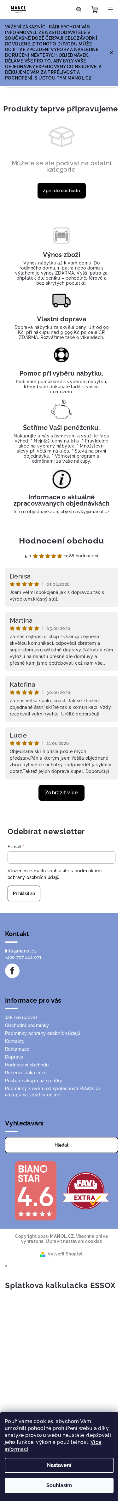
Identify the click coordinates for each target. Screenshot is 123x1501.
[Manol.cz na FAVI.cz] (85, 1190)
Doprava (14, 1056)
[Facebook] (12, 971)
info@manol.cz (21, 950)
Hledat (61, 1145)
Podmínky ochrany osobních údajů (42, 1033)
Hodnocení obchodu (61, 540)
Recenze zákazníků (26, 1072)
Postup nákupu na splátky (33, 1080)
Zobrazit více (61, 793)
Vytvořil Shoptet (65, 1253)
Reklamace (17, 1049)
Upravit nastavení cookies (74, 1241)
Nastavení (59, 1465)
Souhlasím (59, 1485)
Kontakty (15, 1041)
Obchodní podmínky (27, 1025)
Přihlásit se (24, 893)
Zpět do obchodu (61, 190)
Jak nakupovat (21, 1017)
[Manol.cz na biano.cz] (35, 1190)
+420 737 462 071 (23, 957)
